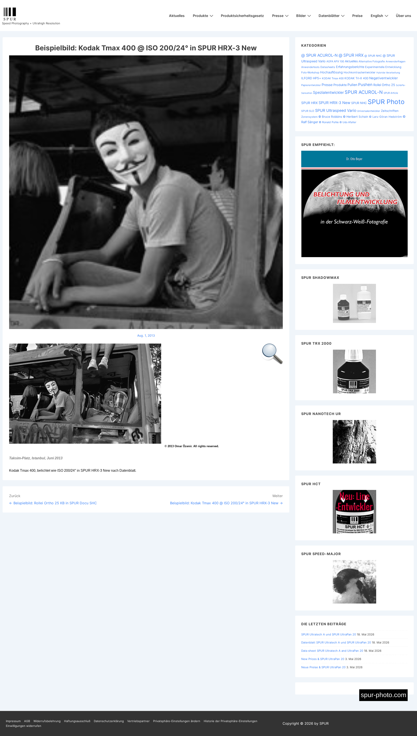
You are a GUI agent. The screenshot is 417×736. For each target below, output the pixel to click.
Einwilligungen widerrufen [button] (23, 726)
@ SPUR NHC (373, 55)
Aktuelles (177, 15)
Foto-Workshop (310, 72)
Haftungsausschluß (77, 721)
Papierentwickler (311, 85)
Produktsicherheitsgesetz (242, 15)
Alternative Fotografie (372, 61)
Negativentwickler (383, 78)
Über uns (403, 15)
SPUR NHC (359, 103)
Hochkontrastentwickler (360, 72)
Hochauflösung (331, 72)
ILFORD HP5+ (311, 78)
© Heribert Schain (355, 116)
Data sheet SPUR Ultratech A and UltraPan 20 (332, 650)
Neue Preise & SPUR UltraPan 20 (323, 667)
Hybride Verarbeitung (388, 72)
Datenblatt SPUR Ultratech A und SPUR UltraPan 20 (336, 642)
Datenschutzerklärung (109, 721)
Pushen (365, 84)
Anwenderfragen (395, 61)
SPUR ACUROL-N (364, 92)
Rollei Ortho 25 (384, 85)
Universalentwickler (368, 110)
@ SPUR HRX (351, 55)
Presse (277, 15)
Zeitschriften (390, 110)
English (377, 15)
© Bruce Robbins (330, 116)
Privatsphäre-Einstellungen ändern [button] (176, 721)
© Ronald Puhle (329, 122)
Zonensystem (309, 116)
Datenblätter (329, 15)
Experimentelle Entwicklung (383, 67)
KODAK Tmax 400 (333, 78)
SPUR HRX (309, 103)
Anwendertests (310, 67)
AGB (27, 721)
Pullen (352, 85)
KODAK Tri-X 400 (356, 78)
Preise (357, 15)
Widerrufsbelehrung (47, 721)
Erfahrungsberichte (350, 67)
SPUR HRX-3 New (334, 102)
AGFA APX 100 (335, 61)
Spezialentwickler (328, 92)
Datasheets (327, 67)
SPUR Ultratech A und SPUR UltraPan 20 (328, 634)
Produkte (200, 15)
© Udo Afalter (347, 122)
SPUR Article (391, 92)
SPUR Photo (386, 102)
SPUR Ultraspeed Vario (335, 110)
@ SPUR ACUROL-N (319, 55)
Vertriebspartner (138, 721)
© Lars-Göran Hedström (385, 116)
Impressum (13, 721)
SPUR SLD (307, 110)
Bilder (301, 15)
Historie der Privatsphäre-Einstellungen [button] (230, 721)
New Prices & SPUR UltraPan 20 (322, 659)
